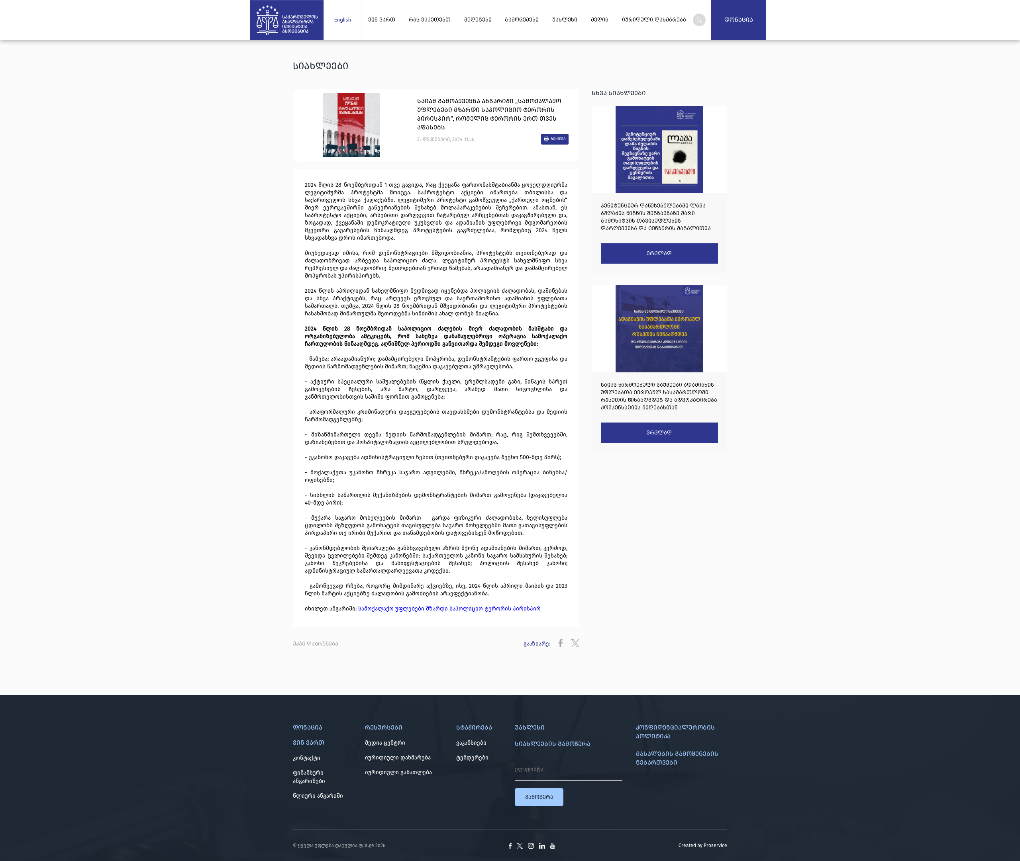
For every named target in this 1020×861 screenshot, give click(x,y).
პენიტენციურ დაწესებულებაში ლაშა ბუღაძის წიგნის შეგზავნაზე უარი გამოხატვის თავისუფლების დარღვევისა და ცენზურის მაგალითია (656, 217)
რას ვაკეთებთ (430, 20)
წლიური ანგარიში (318, 796)
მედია (599, 20)
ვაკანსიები (471, 743)
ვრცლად (659, 253)
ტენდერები (472, 757)
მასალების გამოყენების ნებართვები (677, 758)
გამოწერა (539, 797)
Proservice (715, 845)
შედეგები (478, 20)
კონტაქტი (306, 758)
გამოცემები (522, 20)
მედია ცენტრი (385, 743)
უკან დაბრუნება (315, 643)
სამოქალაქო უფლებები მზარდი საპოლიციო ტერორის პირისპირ (449, 608)
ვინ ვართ (381, 20)
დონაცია (738, 20)
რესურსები (383, 727)
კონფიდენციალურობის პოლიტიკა (675, 732)
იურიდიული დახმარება (398, 757)
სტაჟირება (474, 727)
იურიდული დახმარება (654, 20)
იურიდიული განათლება (398, 772)
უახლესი (564, 20)
